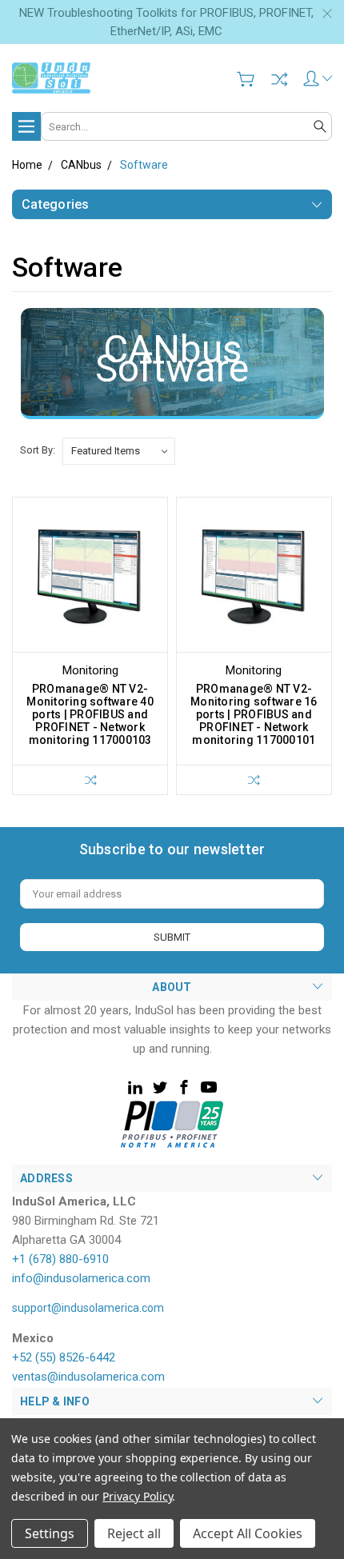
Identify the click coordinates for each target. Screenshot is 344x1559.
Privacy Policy (137, 1496)
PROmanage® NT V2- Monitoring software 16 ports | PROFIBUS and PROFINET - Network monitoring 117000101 (254, 714)
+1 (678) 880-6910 (60, 1259)
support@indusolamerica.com (88, 1307)
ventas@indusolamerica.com (88, 1376)
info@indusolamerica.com (81, 1278)
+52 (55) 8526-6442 (63, 1357)
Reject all (134, 1533)
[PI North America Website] (172, 1123)
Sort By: (37, 450)
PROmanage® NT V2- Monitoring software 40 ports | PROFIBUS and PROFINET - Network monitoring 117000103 (90, 714)
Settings (49, 1533)
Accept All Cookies (247, 1533)
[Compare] (279, 79)
